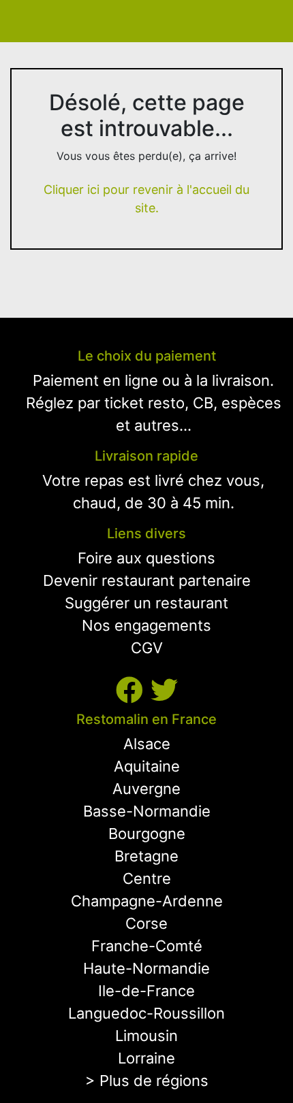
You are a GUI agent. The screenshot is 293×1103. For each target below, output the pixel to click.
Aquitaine (147, 766)
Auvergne (146, 788)
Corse (146, 923)
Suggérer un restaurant (146, 603)
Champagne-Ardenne (147, 901)
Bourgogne (146, 833)
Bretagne (146, 856)
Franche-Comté (146, 946)
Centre (147, 878)
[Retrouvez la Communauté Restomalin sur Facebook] (133, 690)
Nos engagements (146, 625)
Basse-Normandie (147, 811)
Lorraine (146, 1058)
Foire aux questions (146, 558)
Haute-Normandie (146, 968)
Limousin (146, 1035)
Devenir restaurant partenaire (147, 580)
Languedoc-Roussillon (146, 1013)
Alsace (146, 744)
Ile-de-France (146, 991)
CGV (147, 648)
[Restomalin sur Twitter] (164, 690)
